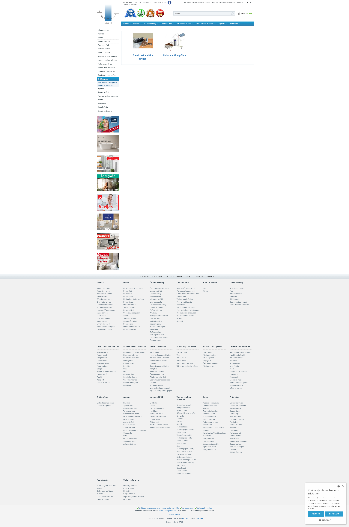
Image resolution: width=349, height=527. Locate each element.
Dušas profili (128, 324)
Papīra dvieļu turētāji (184, 452)
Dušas (100, 38)
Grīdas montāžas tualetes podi (188, 294)
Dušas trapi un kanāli (106, 68)
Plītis (125, 436)
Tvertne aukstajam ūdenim (160, 428)
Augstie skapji (102, 355)
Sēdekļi (126, 316)
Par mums (187, 2)
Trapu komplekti (182, 352)
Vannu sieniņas (102, 313)
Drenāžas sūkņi (209, 414)
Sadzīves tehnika (105, 111)
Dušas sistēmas (156, 310)
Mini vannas (101, 316)
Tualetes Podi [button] (167, 23)
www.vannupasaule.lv (168, 511)
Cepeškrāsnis (128, 488)
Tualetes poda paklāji (184, 438)
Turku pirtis (234, 430)
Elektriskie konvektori (131, 414)
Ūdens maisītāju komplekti (159, 288)
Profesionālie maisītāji (158, 305)
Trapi (178, 355)
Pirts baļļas (234, 422)
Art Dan (185, 518)
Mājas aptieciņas (236, 388)
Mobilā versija (174, 514)
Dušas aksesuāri (129, 329)
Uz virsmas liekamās (131, 358)
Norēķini (223, 2)
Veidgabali (234, 377)
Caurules (233, 449)
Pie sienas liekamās (130, 355)
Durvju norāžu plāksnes (238, 372)
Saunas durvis (235, 411)
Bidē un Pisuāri (104, 49)
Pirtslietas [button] (233, 23)
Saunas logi (234, 414)
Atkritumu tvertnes (209, 355)
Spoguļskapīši (102, 358)
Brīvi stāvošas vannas (105, 299)
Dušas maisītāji (155, 294)
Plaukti (99, 377)
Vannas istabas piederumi (186, 460)
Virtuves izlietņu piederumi (160, 388)
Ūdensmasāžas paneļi (131, 313)
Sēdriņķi (180, 321)
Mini (125, 372)
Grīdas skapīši (102, 361)
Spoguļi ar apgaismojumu (106, 372)
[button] (326, 520)
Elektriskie (233, 296)
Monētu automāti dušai (131, 327)
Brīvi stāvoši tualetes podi (186, 288)
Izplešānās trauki (209, 447)
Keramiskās (154, 352)
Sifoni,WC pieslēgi (103, 499)
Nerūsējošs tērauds (237, 288)
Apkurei (206, 408)
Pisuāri (205, 291)
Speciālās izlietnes (130, 377)
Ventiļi (232, 369)
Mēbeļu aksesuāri (103, 383)
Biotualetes (181, 305)
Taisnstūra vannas (103, 291)
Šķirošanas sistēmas (210, 363)
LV (247, 2)
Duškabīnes (127, 294)
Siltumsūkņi (207, 425)
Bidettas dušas (155, 296)
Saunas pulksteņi (236, 444)
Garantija (231, 2)
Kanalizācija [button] (127, 27)
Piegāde (215, 2)
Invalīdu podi (181, 296)
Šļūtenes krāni (155, 340)
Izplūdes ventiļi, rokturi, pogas (161, 391)
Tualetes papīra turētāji (185, 430)
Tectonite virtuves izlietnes (159, 366)
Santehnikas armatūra (106, 75)
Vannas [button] (125, 23)
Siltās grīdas (103, 79)
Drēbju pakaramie (183, 408)
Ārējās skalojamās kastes (186, 307)
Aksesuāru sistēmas (184, 474)
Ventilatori (233, 361)
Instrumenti (234, 374)
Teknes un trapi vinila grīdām (187, 366)
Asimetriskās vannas (104, 294)
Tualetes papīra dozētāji (185, 449)
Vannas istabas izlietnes (107, 60)
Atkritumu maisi (208, 366)
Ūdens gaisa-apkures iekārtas (134, 430)
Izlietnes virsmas (103, 363)
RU (251, 2)
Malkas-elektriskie (156, 414)
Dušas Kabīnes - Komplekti (133, 288)
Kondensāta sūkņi (209, 419)
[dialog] (325, 503)
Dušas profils (181, 361)
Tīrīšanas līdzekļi (129, 318)
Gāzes (152, 406)
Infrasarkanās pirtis (237, 419)
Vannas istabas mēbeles (108, 56)
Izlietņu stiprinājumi (130, 383)
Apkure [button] (222, 23)
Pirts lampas (234, 428)
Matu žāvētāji (235, 366)
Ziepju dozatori (182, 441)
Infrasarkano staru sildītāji (132, 417)
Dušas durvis (128, 296)
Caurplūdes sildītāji (157, 408)
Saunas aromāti (235, 436)
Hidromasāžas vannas (105, 305)
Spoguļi (100, 369)
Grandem (199, 518)
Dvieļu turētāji (182, 410)
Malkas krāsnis (235, 408)
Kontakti (240, 2)
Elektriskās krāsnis (236, 403)
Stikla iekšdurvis (236, 452)
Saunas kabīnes (236, 425)
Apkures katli (128, 406)
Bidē (205, 288)
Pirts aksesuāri (235, 417)
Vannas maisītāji (156, 291)
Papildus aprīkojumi (237, 447)
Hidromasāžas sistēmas (106, 310)
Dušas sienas (128, 302)
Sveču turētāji (182, 471)
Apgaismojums (102, 366)
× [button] (343, 486)
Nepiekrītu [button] (334, 514)
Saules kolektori (129, 428)
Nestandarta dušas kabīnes (133, 299)
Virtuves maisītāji (156, 302)
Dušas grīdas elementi (185, 363)
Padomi (207, 2)
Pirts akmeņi (234, 438)
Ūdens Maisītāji (104, 41)
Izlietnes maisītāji (156, 299)
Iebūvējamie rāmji (236, 358)
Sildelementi (234, 299)
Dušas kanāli (181, 358)
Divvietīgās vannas (104, 302)
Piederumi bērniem (184, 454)
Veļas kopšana (208, 358)
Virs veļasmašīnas (130, 380)
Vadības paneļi (235, 433)
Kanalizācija (103, 107)
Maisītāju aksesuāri (157, 335)
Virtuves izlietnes (105, 64)
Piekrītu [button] (316, 514)
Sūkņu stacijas (208, 441)
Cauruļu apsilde (129, 425)
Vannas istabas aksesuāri (108, 96)
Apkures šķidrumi (129, 444)
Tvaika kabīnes (129, 307)
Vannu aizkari (102, 321)
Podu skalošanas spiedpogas (187, 310)
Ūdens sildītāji (103, 92)
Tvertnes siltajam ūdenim (159, 425)
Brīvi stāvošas (128, 374)
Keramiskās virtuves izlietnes (160, 355)
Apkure (101, 88)
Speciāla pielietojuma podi (186, 313)
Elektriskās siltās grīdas (107, 82)
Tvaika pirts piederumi (238, 406)
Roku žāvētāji (235, 363)
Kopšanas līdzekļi (156, 385)
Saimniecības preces (106, 71)
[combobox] (338, 486)
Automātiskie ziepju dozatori (240, 352)
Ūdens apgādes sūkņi (211, 444)
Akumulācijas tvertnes (158, 417)
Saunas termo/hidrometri (239, 441)
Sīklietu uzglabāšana (184, 457)
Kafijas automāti (129, 494)
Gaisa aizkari (128, 433)
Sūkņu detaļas (208, 438)
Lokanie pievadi (236, 380)
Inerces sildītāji (128, 419)
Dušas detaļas (155, 332)
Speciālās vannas (103, 318)
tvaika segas (207, 352)
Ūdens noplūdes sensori (159, 338)
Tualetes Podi (103, 45)
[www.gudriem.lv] (187, 508)
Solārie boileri (155, 419)
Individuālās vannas (104, 307)
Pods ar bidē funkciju (184, 302)
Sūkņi (100, 100)
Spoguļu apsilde (129, 441)
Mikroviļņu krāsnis (130, 486)
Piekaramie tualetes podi (186, 291)
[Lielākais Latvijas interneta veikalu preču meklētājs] (158, 508)
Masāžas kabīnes (129, 305)
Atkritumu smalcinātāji (158, 377)
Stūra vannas (102, 296)
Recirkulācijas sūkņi (210, 411)
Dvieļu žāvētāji (104, 53)
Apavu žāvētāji (128, 422)
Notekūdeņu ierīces (210, 422)
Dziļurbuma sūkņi (209, 417)
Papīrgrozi (207, 361)
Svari (178, 446)
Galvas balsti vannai (104, 329)
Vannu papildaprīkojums (106, 327)
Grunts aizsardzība (130, 438)
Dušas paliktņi (128, 310)
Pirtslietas (102, 103)
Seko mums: (162, 2)
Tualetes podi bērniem (185, 299)
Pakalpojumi (198, 2)
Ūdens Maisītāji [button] (150, 23)
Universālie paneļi (103, 324)
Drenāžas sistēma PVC (105, 497)
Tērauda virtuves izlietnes (159, 358)
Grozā (246, 13)
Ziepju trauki (181, 432)
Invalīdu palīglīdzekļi (237, 355)
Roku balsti (181, 465)
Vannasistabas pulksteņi (186, 463)
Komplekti (100, 380)
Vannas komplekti (103, 288)
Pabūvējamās (128, 363)
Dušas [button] (136, 23)
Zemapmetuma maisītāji (159, 316)
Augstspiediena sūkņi (211, 403)
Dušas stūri (127, 291)
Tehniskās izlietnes (157, 372)
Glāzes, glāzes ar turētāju (186, 413)
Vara (231, 291)
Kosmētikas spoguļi (184, 405)
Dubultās (126, 366)
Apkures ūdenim (236, 294)
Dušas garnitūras (156, 307)
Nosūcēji (126, 491)
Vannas (101, 34)
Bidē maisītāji (155, 318)
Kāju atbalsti (181, 468)
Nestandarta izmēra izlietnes (134, 352)
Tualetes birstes (182, 427)
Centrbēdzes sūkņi (210, 406)
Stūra (125, 369)
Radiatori (126, 403)
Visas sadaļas (103, 30)
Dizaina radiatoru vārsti (238, 302)
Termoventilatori (129, 411)
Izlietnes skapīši (103, 352)
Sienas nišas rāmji (130, 321)
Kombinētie (154, 411)
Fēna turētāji (181, 443)
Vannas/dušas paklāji (184, 435)
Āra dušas (153, 313)
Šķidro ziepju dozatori (158, 374)
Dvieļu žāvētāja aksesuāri (239, 305)
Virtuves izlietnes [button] (184, 23)
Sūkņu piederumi (209, 449)
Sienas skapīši (102, 374)
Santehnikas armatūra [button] (205, 23)
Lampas (180, 419)
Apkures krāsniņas (130, 408)
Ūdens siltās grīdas (105, 85)
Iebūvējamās (128, 361)
